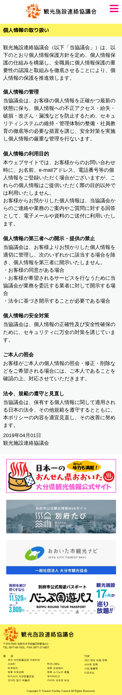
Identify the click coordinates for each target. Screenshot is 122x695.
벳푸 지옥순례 (16, 672)
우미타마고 (53, 676)
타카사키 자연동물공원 (21, 676)
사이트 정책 (91, 664)
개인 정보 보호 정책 (95, 660)
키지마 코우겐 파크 (58, 680)
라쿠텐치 (13, 668)
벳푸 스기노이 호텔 (58, 672)
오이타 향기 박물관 (19, 680)
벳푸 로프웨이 (55, 668)
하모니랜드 (53, 664)
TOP (87, 656)
